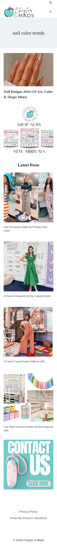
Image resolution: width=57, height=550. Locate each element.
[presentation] (28, 69)
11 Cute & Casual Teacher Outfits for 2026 (24, 361)
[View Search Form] (50, 2)
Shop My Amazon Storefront (28, 518)
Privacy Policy (28, 511)
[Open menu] (50, 11)
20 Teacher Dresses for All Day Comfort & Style (27, 296)
